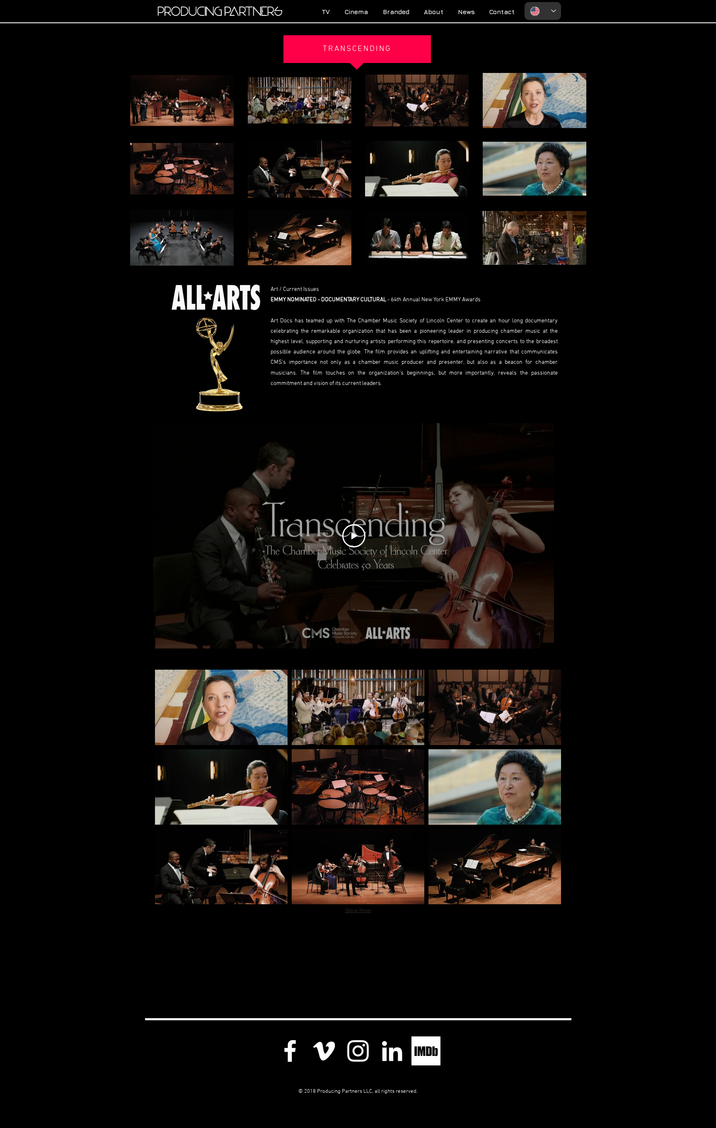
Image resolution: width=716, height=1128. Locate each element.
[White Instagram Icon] (358, 1050)
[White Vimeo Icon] (324, 1050)
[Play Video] (353, 535)
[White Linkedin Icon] (391, 1050)
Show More (358, 910)
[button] (221, 707)
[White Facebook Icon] (290, 1050)
